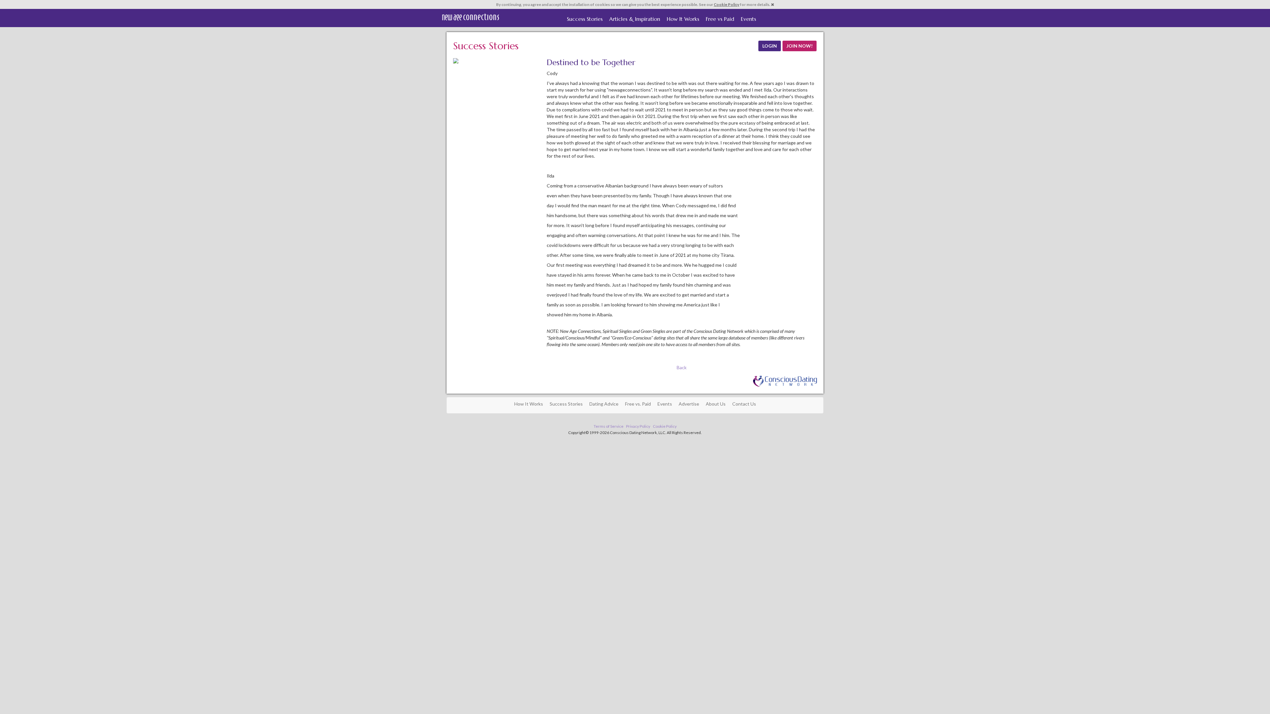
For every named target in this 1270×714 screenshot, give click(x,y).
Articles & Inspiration (634, 19)
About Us (716, 404)
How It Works (683, 19)
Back (682, 367)
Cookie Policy (726, 4)
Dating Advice (603, 404)
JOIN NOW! (799, 46)
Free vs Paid (720, 19)
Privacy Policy (638, 426)
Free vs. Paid (638, 404)
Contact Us (744, 404)
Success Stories (585, 19)
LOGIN (769, 46)
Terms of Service (608, 426)
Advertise (689, 404)
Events (748, 19)
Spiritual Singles (470, 17)
